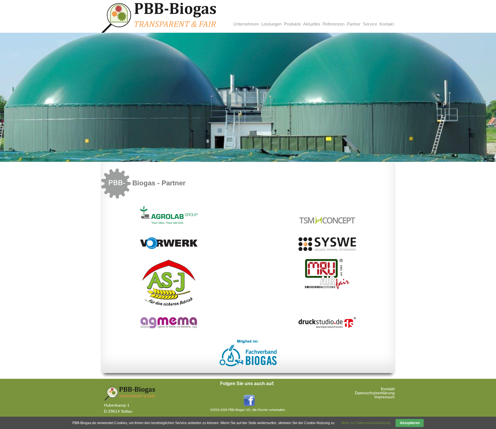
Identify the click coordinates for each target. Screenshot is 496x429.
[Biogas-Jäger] (168, 306)
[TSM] (327, 226)
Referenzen (333, 24)
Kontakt (386, 24)
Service (370, 24)
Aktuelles (311, 24)
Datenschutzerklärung (375, 393)
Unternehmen (246, 24)
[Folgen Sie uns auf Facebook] (248, 405)
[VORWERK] (168, 248)
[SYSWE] (327, 250)
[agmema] (168, 327)
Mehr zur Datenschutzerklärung (365, 423)
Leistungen (271, 24)
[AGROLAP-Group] (168, 223)
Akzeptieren (410, 423)
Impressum (384, 397)
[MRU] (327, 288)
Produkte (292, 24)
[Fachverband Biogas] (248, 366)
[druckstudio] (327, 327)
